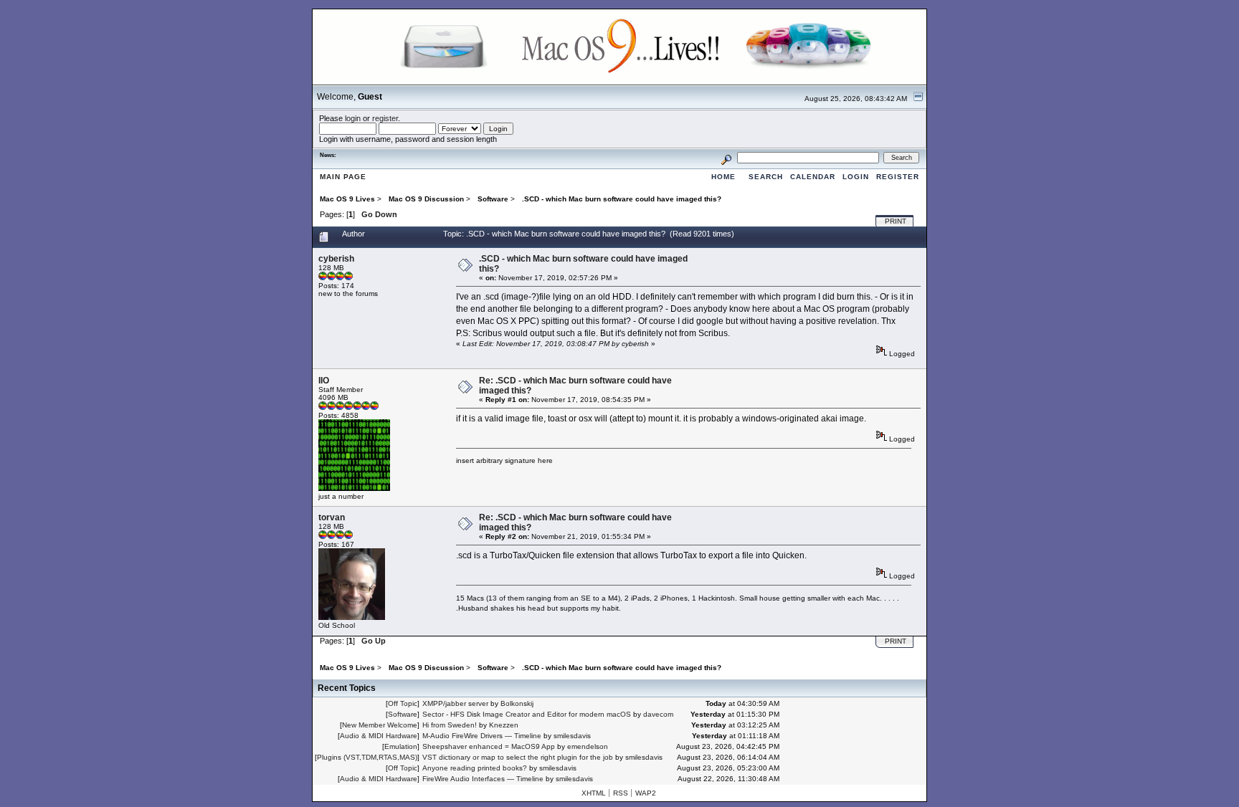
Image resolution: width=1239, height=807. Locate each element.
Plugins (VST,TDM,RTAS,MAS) (367, 757)
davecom (658, 714)
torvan (331, 517)
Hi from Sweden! (449, 725)
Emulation (400, 746)
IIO (323, 381)
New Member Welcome (379, 725)
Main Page (343, 177)
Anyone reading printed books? (474, 768)
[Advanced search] (726, 157)
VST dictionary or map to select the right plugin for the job (517, 757)
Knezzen (503, 725)
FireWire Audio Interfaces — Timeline (482, 779)
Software (402, 714)
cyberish (336, 259)
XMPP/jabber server (455, 703)
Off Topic (402, 703)
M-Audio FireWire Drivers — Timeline (481, 736)
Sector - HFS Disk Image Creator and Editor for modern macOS (526, 714)
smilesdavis (572, 736)
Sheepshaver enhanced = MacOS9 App (488, 746)
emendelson (587, 746)
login (353, 118)
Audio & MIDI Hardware (378, 736)
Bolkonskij (516, 703)
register (385, 118)
